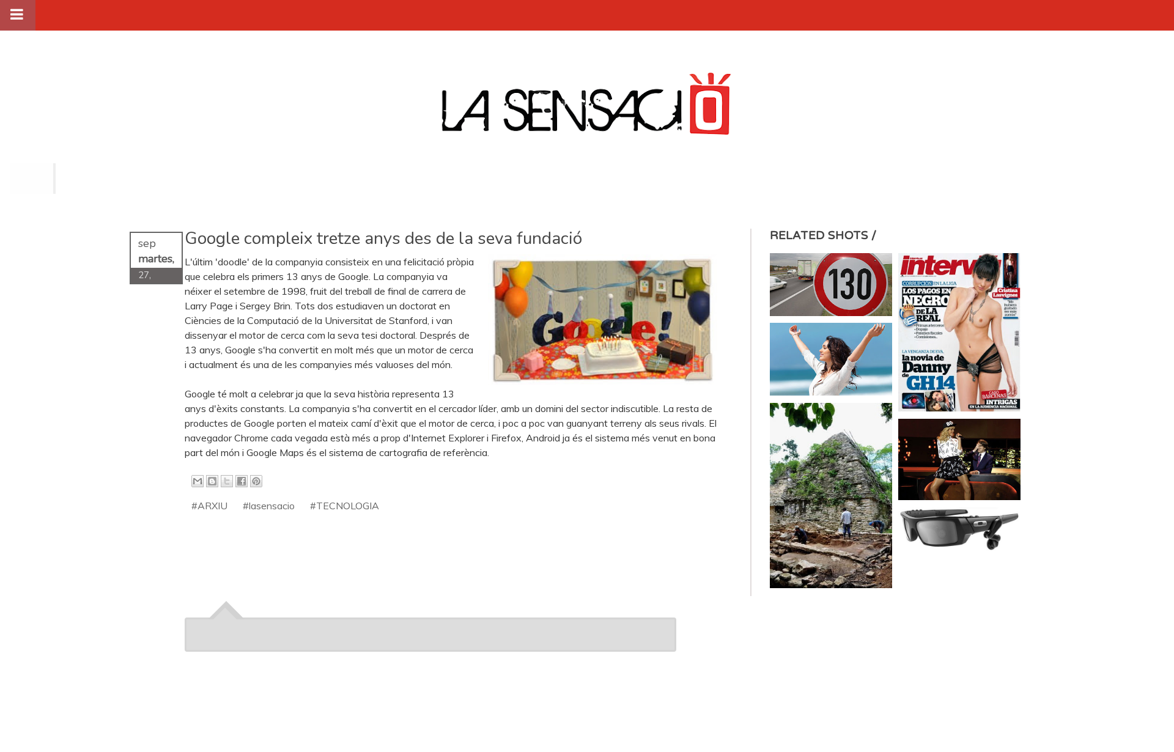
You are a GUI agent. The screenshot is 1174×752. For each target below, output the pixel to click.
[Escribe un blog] (212, 481)
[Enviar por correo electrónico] (197, 481)
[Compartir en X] (227, 481)
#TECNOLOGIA (344, 505)
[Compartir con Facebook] (241, 481)
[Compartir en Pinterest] (256, 481)
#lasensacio (269, 505)
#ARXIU (209, 505)
